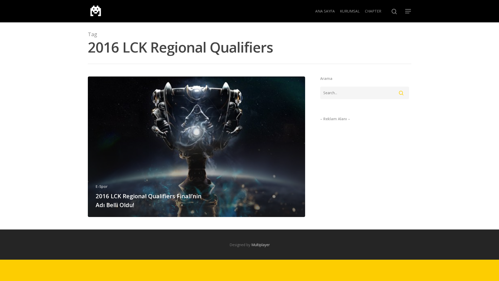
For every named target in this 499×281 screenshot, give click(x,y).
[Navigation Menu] (408, 11)
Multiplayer (260, 244)
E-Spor (102, 186)
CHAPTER (373, 11)
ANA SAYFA (325, 11)
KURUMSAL (350, 11)
